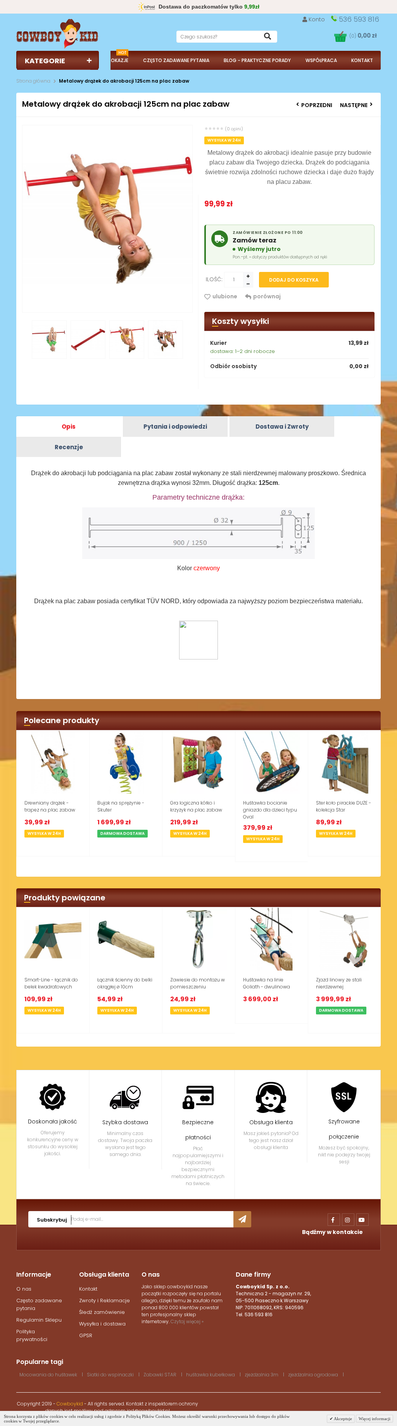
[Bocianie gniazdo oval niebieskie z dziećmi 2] (271, 762)
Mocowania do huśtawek (48, 1374)
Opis (69, 426)
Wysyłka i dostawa (102, 1323)
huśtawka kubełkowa (210, 1374)
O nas (23, 1289)
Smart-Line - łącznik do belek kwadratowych (51, 983)
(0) (363, 36)
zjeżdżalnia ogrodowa (313, 1374)
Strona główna (33, 81)
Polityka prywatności (31, 1335)
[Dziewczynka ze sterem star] (344, 762)
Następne (354, 105)
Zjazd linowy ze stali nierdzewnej (339, 983)
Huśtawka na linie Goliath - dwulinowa (266, 983)
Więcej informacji (374, 1418)
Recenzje (69, 447)
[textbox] (226, 37)
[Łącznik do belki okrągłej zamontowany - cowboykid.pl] (125, 939)
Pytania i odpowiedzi (175, 426)
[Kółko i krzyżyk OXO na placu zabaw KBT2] (198, 762)
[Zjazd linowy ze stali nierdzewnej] (344, 939)
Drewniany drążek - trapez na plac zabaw (49, 806)
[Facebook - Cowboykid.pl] (334, 1219)
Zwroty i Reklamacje (104, 1300)
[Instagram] (348, 1219)
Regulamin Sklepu (39, 1320)
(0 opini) (234, 129)
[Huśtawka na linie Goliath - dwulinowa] (271, 939)
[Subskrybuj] (242, 1219)
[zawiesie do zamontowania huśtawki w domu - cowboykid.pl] (198, 939)
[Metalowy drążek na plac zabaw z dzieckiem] (126, 342)
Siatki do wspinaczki (110, 1374)
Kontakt (88, 1289)
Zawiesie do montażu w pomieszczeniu (197, 983)
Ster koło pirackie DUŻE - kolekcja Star (343, 806)
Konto (317, 19)
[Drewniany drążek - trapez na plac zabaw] (52, 762)
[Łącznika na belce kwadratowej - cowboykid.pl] (52, 939)
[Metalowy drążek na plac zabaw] (49, 342)
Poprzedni (316, 105)
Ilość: (214, 279)
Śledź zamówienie (102, 1312)
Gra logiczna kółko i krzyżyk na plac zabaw (196, 806)
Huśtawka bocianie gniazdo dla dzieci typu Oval (270, 810)
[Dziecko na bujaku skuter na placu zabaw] (125, 762)
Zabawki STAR (159, 1374)
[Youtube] (362, 1219)
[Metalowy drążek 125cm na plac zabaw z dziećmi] (165, 342)
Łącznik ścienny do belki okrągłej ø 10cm (124, 983)
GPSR (85, 1335)
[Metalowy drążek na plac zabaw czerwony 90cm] (88, 342)
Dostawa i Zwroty (282, 426)
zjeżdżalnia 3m (261, 1374)
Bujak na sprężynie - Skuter (120, 806)
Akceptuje (342, 1418)
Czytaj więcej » (187, 1321)
